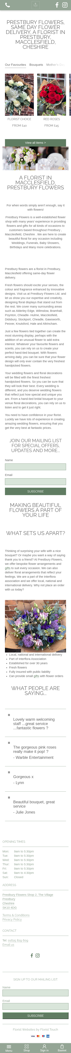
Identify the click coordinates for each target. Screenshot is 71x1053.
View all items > (35, 142)
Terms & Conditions (16, 915)
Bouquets (36, 64)
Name (9, 460)
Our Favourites (15, 64)
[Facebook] (56, 5)
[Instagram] (64, 5)
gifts (7, 568)
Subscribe (35, 491)
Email (8, 475)
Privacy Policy (12, 919)
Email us (8, 944)
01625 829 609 (18, 940)
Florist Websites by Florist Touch (35, 1029)
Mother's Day (55, 64)
